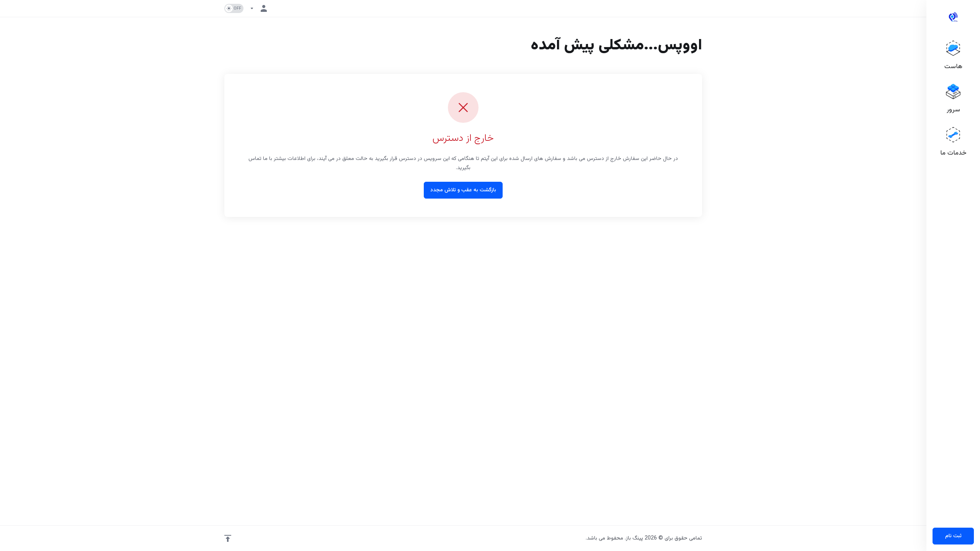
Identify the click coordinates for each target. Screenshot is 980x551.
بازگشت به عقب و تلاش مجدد (463, 190)
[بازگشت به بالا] (227, 538)
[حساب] (260, 8)
